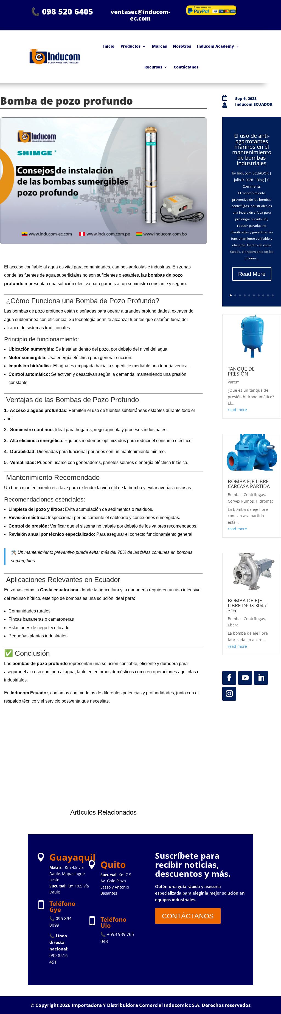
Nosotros (182, 46)
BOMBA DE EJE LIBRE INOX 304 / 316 (247, 605)
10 (273, 295)
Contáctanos (186, 67)
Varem (234, 382)
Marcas (159, 46)
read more (237, 409)
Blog (260, 179)
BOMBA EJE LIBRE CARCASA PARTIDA (249, 483)
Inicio (108, 46)
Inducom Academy (215, 46)
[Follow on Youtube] (245, 678)
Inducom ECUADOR (253, 173)
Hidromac (265, 501)
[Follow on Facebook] (229, 678)
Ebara (233, 625)
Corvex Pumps (241, 501)
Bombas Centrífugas (246, 494)
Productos (130, 46)
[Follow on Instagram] (229, 694)
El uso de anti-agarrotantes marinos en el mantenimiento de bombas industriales (251, 149)
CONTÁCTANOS (188, 916)
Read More (251, 274)
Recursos (153, 67)
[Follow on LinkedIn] (261, 678)
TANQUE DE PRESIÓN (241, 371)
